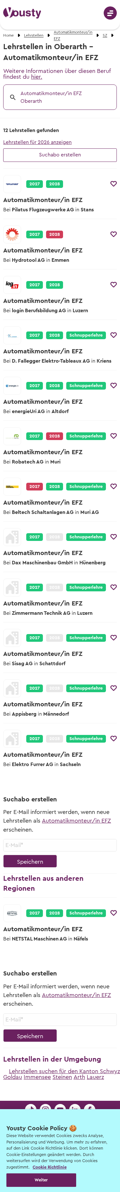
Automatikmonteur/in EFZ (76, 821)
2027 (34, 184)
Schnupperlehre (86, 335)
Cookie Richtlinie (50, 1167)
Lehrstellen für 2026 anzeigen (37, 142)
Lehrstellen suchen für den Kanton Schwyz (64, 1071)
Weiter (41, 1180)
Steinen (62, 1077)
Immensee (37, 1077)
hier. (36, 77)
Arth (79, 1077)
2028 (54, 184)
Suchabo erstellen (60, 154)
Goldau (12, 1077)
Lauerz (95, 1077)
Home (8, 35)
